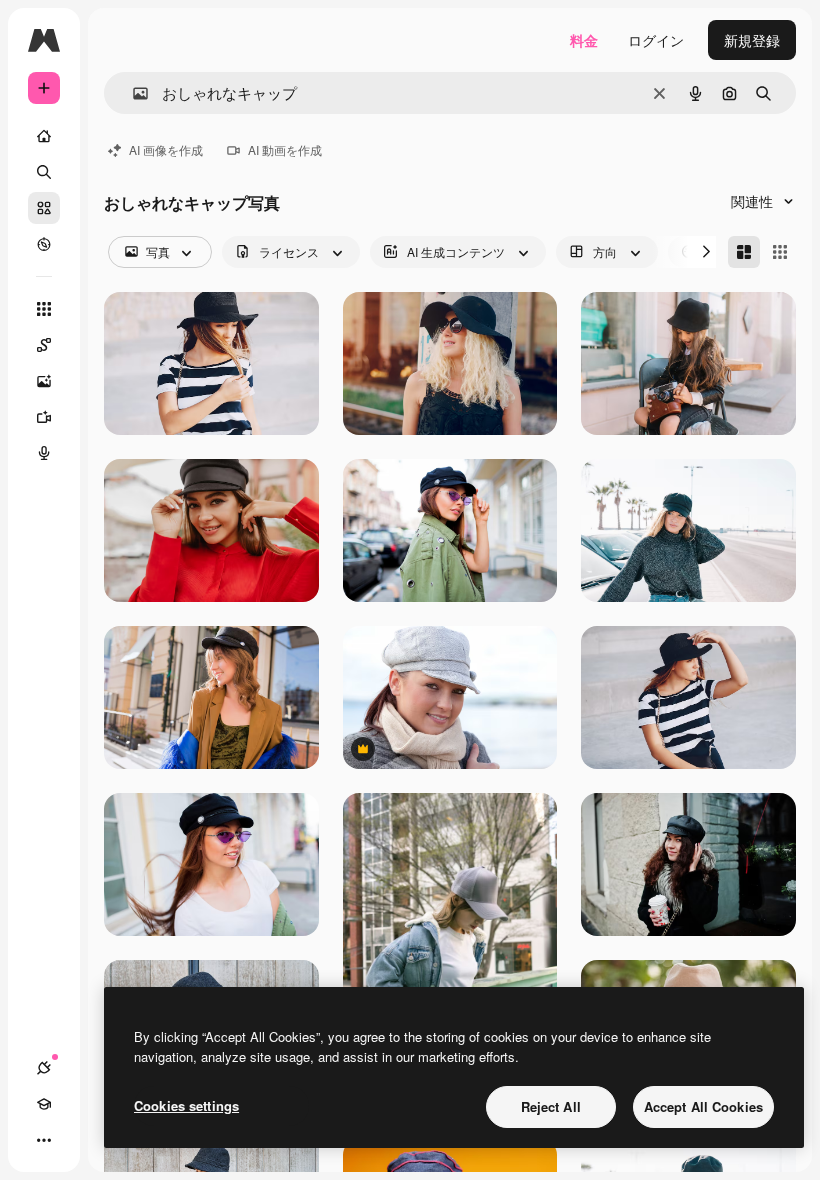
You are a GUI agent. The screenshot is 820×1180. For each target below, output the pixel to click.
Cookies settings (186, 1105)
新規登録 (752, 40)
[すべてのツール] (44, 309)
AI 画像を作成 (166, 149)
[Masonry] (744, 252)
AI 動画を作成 (285, 149)
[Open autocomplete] (132, 93)
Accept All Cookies (703, 1106)
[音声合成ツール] (44, 453)
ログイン (656, 40)
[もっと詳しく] (44, 244)
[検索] (44, 172)
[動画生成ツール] (44, 417)
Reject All (551, 1106)
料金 (584, 40)
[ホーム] (44, 136)
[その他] (44, 1140)
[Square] (780, 252)
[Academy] (44, 1104)
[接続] (44, 1068)
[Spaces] (44, 345)
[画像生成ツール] (44, 381)
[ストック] (44, 208)
